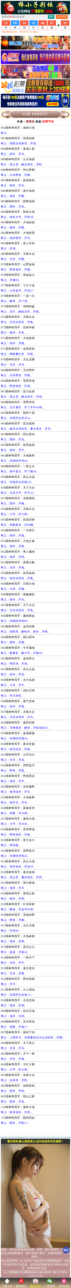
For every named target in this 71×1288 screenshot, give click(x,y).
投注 (66, 1250)
